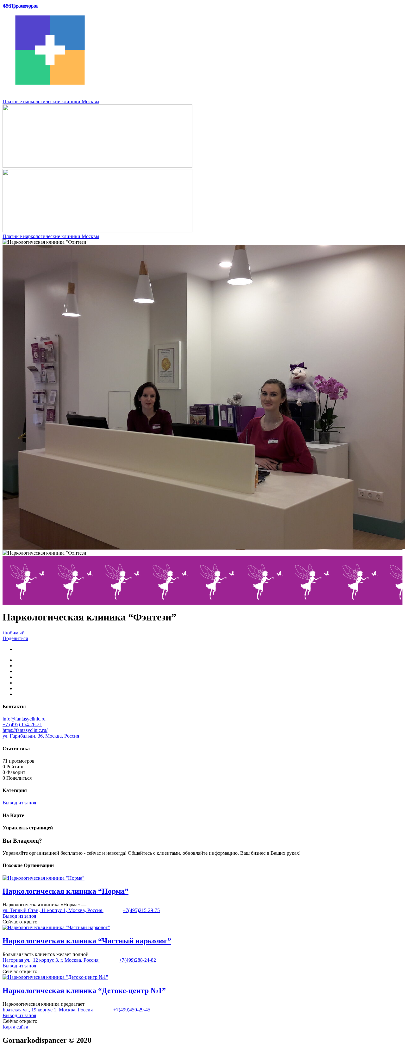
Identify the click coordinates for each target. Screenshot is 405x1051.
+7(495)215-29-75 (141, 910)
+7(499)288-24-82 (137, 960)
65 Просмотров (19, 6)
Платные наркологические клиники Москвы (51, 101)
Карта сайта (15, 1026)
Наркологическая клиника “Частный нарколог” (87, 941)
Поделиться (15, 638)
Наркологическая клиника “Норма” (65, 891)
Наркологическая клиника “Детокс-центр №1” (84, 990)
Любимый (14, 632)
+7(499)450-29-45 (131, 1009)
